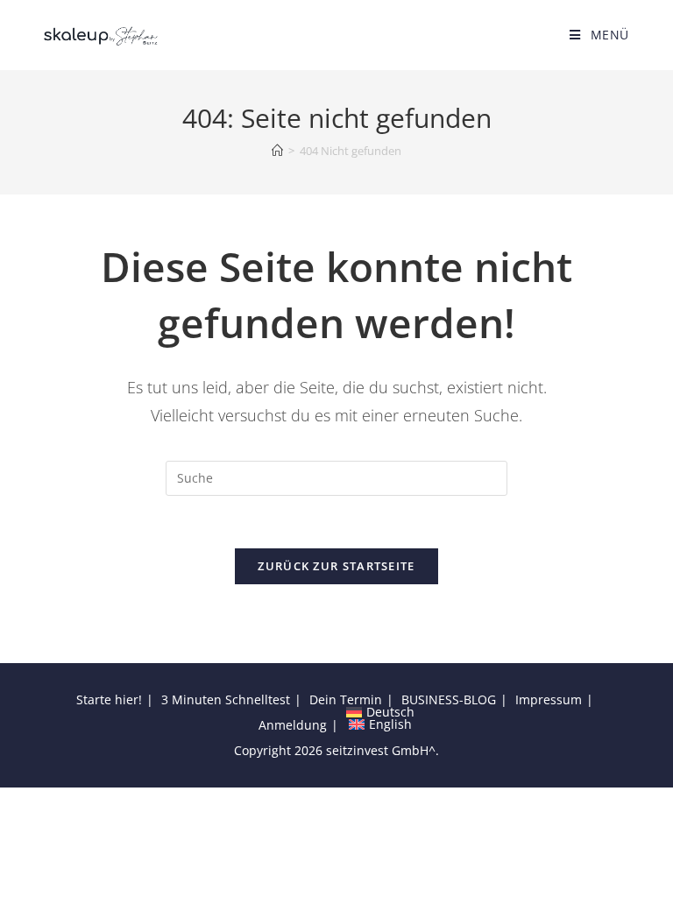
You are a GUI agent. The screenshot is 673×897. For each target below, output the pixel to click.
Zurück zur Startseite (336, 566)
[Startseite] (277, 151)
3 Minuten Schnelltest (225, 699)
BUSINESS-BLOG (448, 699)
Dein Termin (345, 699)
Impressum (548, 699)
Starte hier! (109, 699)
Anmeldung (293, 725)
